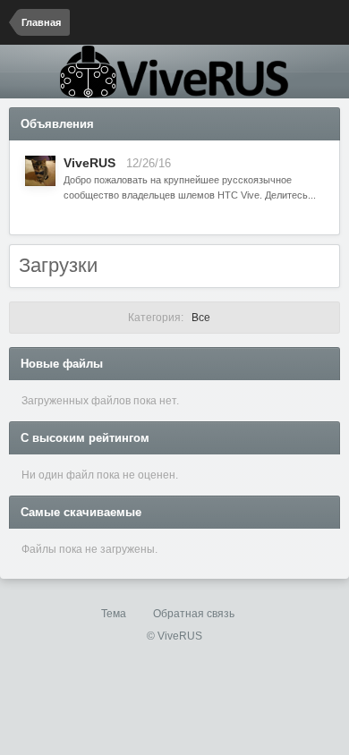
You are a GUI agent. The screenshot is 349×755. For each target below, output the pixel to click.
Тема (115, 613)
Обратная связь (193, 613)
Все (170, 317)
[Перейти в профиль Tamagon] (40, 171)
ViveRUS (89, 163)
